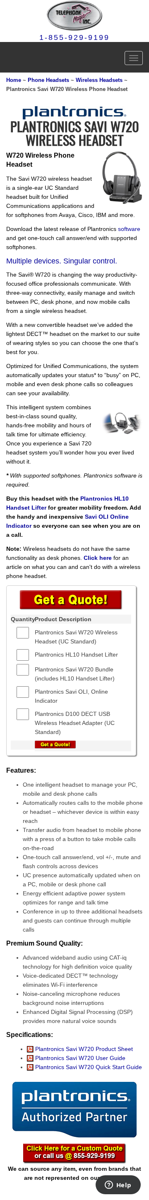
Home (13, 80)
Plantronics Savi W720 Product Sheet (83, 1049)
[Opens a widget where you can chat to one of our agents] (118, 1185)
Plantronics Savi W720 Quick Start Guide (88, 1067)
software (129, 229)
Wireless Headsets (99, 80)
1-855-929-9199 (74, 37)
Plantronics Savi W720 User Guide (79, 1058)
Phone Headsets (48, 80)
